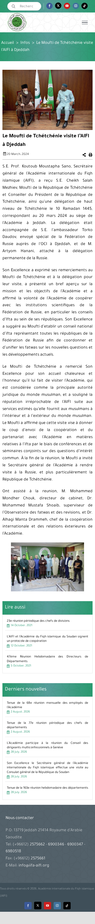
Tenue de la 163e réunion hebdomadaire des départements (47, 788)
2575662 (38, 844)
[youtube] (47, 905)
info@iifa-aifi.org (34, 866)
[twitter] (37, 905)
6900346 (56, 844)
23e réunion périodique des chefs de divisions (38, 621)
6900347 (75, 844)
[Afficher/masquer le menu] (85, 22)
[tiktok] (67, 905)
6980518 (13, 851)
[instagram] (57, 905)
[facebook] (28, 905)
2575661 (38, 858)
